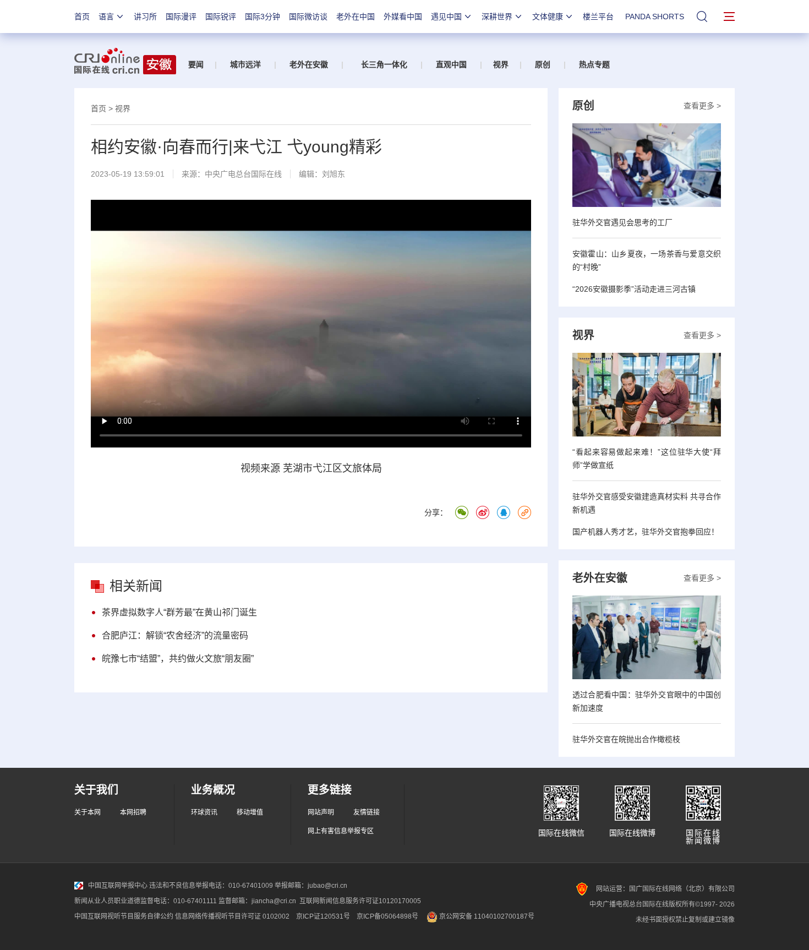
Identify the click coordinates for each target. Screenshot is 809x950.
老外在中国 (355, 16)
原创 (542, 64)
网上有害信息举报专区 (341, 831)
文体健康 (547, 16)
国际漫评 (181, 16)
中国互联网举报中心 (117, 885)
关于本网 (87, 812)
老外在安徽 (308, 64)
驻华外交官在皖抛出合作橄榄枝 (626, 739)
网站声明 (321, 812)
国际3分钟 (262, 16)
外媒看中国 (403, 16)
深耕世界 (497, 16)
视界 (501, 64)
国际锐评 (220, 16)
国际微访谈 (308, 16)
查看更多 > (702, 105)
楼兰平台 (598, 16)
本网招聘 (133, 812)
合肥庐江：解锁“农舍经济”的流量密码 (175, 635)
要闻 (196, 64)
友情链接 (366, 812)
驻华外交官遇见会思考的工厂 (622, 222)
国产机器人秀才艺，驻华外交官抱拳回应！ (645, 531)
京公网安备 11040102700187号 (486, 916)
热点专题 (594, 64)
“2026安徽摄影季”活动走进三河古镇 (634, 289)
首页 (82, 16)
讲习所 (145, 16)
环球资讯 (204, 812)
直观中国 (451, 64)
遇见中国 (446, 16)
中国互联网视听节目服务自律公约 (123, 916)
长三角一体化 (384, 64)
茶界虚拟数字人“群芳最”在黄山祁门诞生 (179, 612)
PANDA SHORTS (654, 16)
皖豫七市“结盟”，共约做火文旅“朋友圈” (178, 658)
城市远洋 (245, 64)
